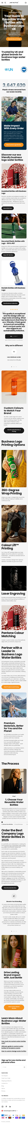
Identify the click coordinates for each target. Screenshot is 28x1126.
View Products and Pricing (11, 687)
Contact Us (4, 1083)
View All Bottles (7, 208)
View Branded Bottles (10, 888)
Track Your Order (5, 1078)
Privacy (3, 1091)
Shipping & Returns (6, 1081)
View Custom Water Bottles (14, 1007)
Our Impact (4, 1075)
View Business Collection (10, 303)
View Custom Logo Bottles (13, 145)
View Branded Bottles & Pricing (14, 430)
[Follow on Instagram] (2, 1107)
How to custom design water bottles (13, 1051)
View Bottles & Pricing (14, 39)
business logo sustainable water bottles (15, 845)
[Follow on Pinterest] (6, 1107)
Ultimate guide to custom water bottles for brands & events (12, 1047)
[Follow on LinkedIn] (10, 1107)
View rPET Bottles (8, 255)
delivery (9, 878)
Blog (2, 1086)
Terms (3, 1088)
